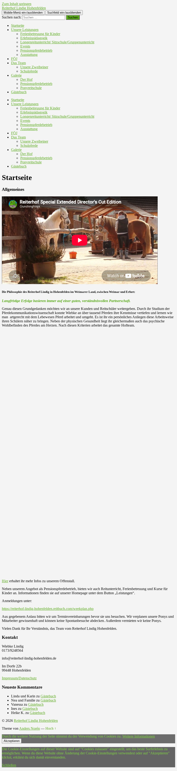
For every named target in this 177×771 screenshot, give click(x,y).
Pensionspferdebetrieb (36, 50)
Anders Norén (29, 728)
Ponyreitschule (31, 88)
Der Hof (26, 79)
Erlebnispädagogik (33, 38)
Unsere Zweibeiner (34, 67)
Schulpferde (29, 71)
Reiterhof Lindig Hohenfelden (24, 8)
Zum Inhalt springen (16, 4)
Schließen (9, 765)
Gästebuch (19, 92)
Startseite (17, 25)
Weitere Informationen (138, 736)
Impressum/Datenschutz (19, 678)
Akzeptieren (12, 741)
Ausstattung (29, 55)
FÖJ (14, 59)
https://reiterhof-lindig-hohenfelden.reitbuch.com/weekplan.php (48, 609)
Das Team (18, 63)
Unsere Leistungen (24, 30)
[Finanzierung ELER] (88, 397)
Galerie (16, 75)
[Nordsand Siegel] (88, 519)
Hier (5, 581)
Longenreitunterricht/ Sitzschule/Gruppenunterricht (57, 42)
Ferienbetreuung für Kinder (40, 34)
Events (25, 46)
